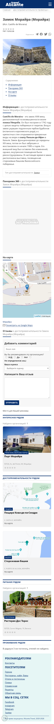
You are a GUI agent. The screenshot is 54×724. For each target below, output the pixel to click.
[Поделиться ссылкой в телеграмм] (37, 34)
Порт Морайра (13, 456)
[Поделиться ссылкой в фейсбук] (41, 34)
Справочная (11, 686)
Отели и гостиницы (15, 679)
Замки (37, 172)
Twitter (8, 712)
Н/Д (10, 357)
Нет (26, 357)
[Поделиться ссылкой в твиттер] (45, 34)
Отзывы (12, 95)
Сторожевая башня (16, 561)
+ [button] (6, 266)
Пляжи (8, 682)
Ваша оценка (11, 364)
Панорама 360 (15, 88)
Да (18, 357)
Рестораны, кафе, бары (16, 675)
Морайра (7, 321)
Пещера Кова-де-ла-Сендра (20, 512)
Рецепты (9, 689)
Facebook (9, 702)
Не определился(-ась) (15, 360)
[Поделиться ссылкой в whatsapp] (49, 34)
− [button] (6, 270)
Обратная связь (13, 693)
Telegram (9, 709)
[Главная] (15, 4)
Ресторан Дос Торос (16, 621)
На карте (12, 91)
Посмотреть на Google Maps (19, 325)
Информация (14, 84)
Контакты (10, 663)
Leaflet (37, 316)
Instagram (10, 705)
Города (8, 671)
